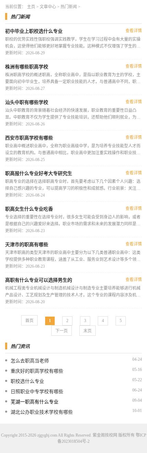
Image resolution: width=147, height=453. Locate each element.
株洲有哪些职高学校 (26, 66)
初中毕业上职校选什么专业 (34, 31)
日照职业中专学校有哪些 (37, 391)
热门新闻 (69, 6)
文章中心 (48, 6)
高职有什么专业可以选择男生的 (38, 280)
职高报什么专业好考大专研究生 (38, 173)
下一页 (61, 331)
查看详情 (133, 30)
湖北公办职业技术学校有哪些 (42, 412)
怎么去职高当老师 (30, 360)
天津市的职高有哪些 (26, 244)
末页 (87, 331)
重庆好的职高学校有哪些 (37, 371)
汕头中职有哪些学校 (26, 102)
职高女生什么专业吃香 (29, 209)
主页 (31, 6)
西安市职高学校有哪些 (29, 138)
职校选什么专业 (27, 381)
